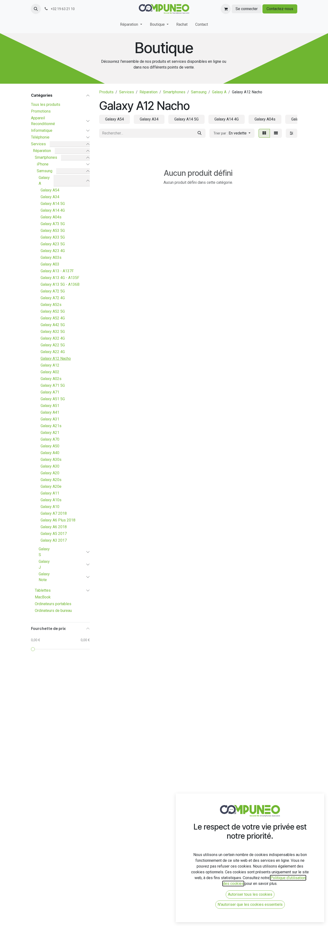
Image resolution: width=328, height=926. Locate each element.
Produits (106, 92)
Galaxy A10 (50, 506)
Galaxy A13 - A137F (57, 271)
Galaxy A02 (50, 372)
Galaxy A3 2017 (54, 540)
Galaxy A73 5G (53, 224)
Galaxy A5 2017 (54, 533)
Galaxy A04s (51, 217)
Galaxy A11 (50, 493)
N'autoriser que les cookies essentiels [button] (250, 904)
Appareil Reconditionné (43, 121)
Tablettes (43, 590)
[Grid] (264, 133)
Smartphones (46, 157)
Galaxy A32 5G (53, 331)
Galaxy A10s (51, 500)
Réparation (42, 150)
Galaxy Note (44, 577)
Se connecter (247, 8)
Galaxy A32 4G (53, 338)
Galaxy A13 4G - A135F (60, 277)
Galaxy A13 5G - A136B (60, 284)
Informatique (41, 130)
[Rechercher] (200, 133)
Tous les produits (45, 104)
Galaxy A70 (50, 439)
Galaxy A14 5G (53, 203)
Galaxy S (44, 552)
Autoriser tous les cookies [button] (250, 894)
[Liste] (276, 133)
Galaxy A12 (50, 365)
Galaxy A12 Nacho (56, 358)
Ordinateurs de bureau (53, 610)
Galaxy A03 (50, 264)
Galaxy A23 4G (53, 250)
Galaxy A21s (51, 426)
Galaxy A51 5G (53, 399)
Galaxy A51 (50, 405)
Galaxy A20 (50, 473)
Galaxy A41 (50, 412)
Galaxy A (44, 180)
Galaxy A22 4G (53, 351)
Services (38, 144)
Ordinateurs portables (53, 604)
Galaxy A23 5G (53, 244)
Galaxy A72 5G (53, 291)
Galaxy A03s (51, 257)
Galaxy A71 (50, 392)
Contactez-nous (280, 8)
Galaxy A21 (50, 432)
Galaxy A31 (50, 419)
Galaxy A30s (51, 459)
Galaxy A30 (50, 466)
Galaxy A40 (50, 452)
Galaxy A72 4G (53, 298)
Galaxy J (44, 564)
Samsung (44, 171)
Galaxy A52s (51, 304)
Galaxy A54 (50, 190)
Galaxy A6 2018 (54, 527)
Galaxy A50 (50, 446)
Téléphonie (40, 137)
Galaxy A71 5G (53, 385)
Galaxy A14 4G (53, 210)
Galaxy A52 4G (53, 318)
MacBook (43, 597)
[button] (36, 9)
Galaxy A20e (51, 486)
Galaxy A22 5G (53, 345)
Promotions (41, 111)
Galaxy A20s (51, 479)
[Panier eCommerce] (226, 9)
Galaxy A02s (51, 378)
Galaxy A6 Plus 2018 (58, 520)
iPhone (43, 164)
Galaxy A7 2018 (54, 513)
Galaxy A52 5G (53, 311)
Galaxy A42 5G (53, 325)
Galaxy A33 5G (53, 237)
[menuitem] (131, 25)
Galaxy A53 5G (53, 230)
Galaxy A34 (50, 197)
